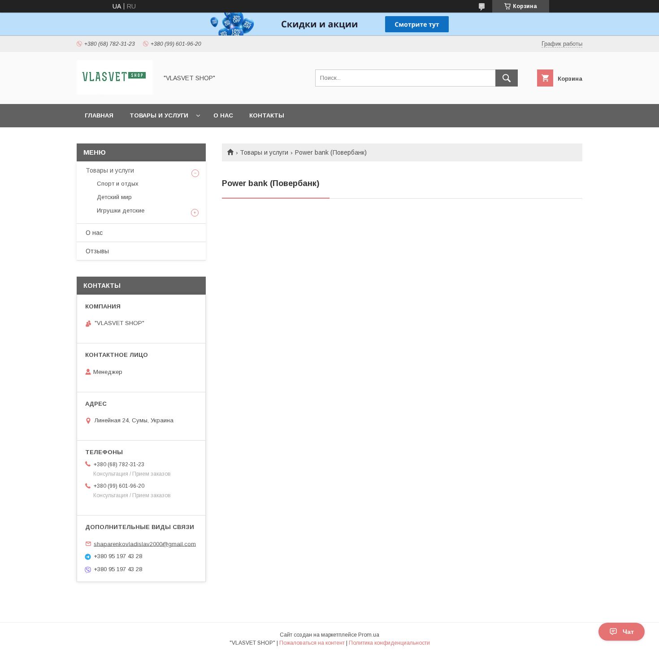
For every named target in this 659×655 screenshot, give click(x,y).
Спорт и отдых (118, 183)
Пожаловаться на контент (312, 643)
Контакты (266, 115)
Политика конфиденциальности (389, 643)
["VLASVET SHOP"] (115, 92)
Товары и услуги (159, 115)
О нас (223, 115)
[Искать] (506, 78)
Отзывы (97, 251)
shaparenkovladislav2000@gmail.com (145, 543)
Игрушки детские (120, 210)
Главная (99, 115)
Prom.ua (368, 635)
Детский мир (114, 197)
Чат (628, 631)
